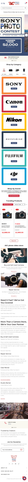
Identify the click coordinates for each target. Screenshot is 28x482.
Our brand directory (14, 195)
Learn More (3, 398)
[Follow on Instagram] (12, 463)
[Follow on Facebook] (9, 463)
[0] (25, 3)
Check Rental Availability (5, 379)
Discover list (13, 271)
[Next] (26, 35)
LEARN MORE (22, 50)
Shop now (14, 88)
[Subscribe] (21, 449)
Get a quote (13, 295)
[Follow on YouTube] (15, 463)
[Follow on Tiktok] (18, 463)
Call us (9, 423)
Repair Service (14, 290)
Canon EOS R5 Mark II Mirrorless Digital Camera (20, 226)
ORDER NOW (15, 50)
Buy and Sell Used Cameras (14, 265)
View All (13, 240)
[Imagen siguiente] (13, 215)
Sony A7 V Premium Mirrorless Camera (6, 226)
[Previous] (1, 35)
